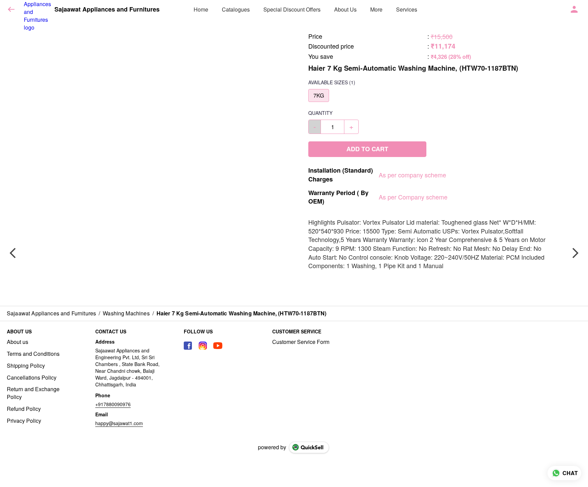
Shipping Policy (26, 365)
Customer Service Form (300, 342)
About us (17, 342)
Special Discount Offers (292, 9)
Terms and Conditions (33, 354)
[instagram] (202, 345)
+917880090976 (113, 404)
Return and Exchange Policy (33, 393)
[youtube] (217, 345)
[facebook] (187, 345)
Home (201, 9)
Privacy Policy (24, 420)
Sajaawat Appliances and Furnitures (107, 9)
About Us (345, 9)
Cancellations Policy (31, 377)
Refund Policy (24, 409)
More (376, 9)
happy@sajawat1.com (119, 423)
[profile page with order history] (574, 9)
